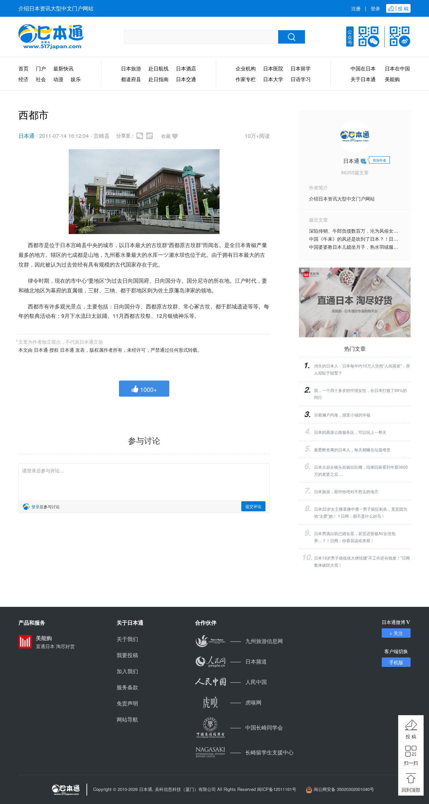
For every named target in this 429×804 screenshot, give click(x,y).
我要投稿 (127, 655)
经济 (23, 78)
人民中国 (248, 682)
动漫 (58, 78)
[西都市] (144, 191)
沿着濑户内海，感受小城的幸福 (342, 414)
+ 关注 (396, 633)
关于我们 (127, 639)
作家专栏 (246, 78)
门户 (41, 68)
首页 (23, 68)
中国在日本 (363, 68)
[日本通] (50, 37)
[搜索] (291, 37)
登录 (375, 8)
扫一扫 (411, 762)
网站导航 (127, 719)
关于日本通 (363, 78)
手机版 (396, 662)
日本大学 (273, 78)
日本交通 (186, 78)
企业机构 (246, 68)
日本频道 (248, 661)
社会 (41, 78)
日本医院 (273, 68)
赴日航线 (158, 68)
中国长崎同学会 (256, 727)
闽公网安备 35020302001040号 (344, 789)
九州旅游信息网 (256, 641)
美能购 (392, 78)
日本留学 (301, 68)
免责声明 (127, 703)
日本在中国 (397, 68)
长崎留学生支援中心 (262, 752)
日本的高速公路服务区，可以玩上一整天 (350, 432)
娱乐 (76, 78)
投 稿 (411, 736)
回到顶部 (411, 789)
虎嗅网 (245, 702)
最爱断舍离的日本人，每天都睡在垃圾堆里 (352, 449)
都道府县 (131, 78)
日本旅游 (131, 68)
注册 (356, 8)
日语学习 (301, 78)
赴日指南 (158, 78)
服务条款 (127, 687)
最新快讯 (63, 68)
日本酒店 (186, 68)
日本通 (26, 135)
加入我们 (127, 671)
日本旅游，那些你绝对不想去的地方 (346, 491)
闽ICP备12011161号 (276, 789)
